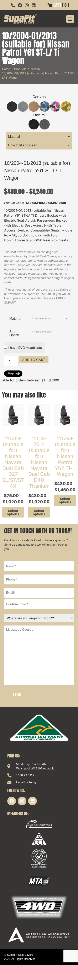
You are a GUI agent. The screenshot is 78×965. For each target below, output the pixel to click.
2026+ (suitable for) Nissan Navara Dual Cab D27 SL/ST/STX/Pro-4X (21, 462)
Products (20, 69)
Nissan (35, 69)
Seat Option (14, 333)
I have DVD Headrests (25, 348)
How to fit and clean (22, 145)
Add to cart (33, 360)
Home (6, 69)
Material (14, 136)
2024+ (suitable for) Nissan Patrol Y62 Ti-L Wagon (65, 456)
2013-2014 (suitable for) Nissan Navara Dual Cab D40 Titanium (39, 462)
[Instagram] (22, 801)
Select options (13, 512)
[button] (70, 19)
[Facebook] (11, 801)
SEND (17, 694)
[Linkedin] (32, 801)
